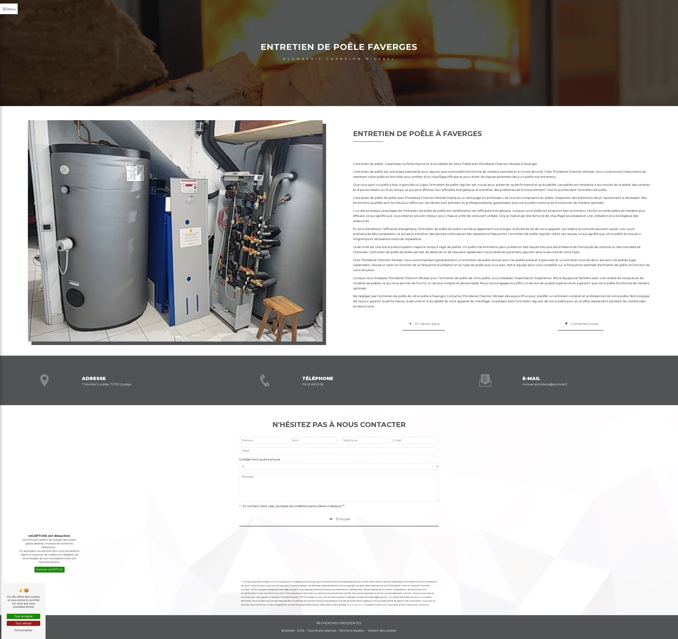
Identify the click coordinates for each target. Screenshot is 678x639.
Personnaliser (23, 630)
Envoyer (343, 519)
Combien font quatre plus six (259, 459)
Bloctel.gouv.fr (355, 604)
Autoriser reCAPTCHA (49, 569)
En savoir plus (427, 324)
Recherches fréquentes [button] (339, 623)
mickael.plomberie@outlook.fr (545, 384)
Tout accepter (23, 616)
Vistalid (289, 630)
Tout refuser (23, 623)
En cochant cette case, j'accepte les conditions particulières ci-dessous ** (294, 506)
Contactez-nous (584, 324)
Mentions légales (351, 630)
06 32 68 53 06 (312, 384)
